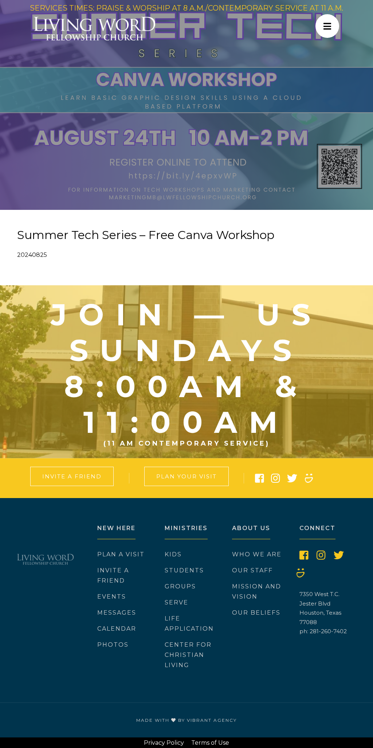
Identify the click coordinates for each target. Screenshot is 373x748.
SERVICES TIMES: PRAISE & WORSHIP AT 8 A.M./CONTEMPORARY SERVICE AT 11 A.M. (186, 8)
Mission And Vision (256, 591)
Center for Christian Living (188, 655)
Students (184, 570)
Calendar (116, 628)
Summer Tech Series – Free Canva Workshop (145, 235)
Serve (176, 602)
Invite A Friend (72, 476)
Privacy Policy (164, 742)
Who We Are (257, 554)
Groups (180, 586)
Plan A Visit (121, 554)
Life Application (189, 623)
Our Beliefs (256, 612)
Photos (113, 644)
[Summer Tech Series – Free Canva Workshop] (186, 105)
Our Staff (252, 570)
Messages (116, 612)
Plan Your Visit (186, 476)
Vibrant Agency (212, 720)
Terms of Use (210, 742)
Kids (173, 554)
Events (111, 596)
